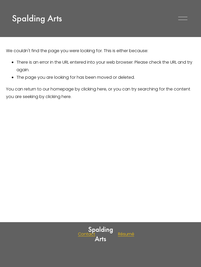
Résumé (126, 234)
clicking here (93, 89)
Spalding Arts (37, 18)
